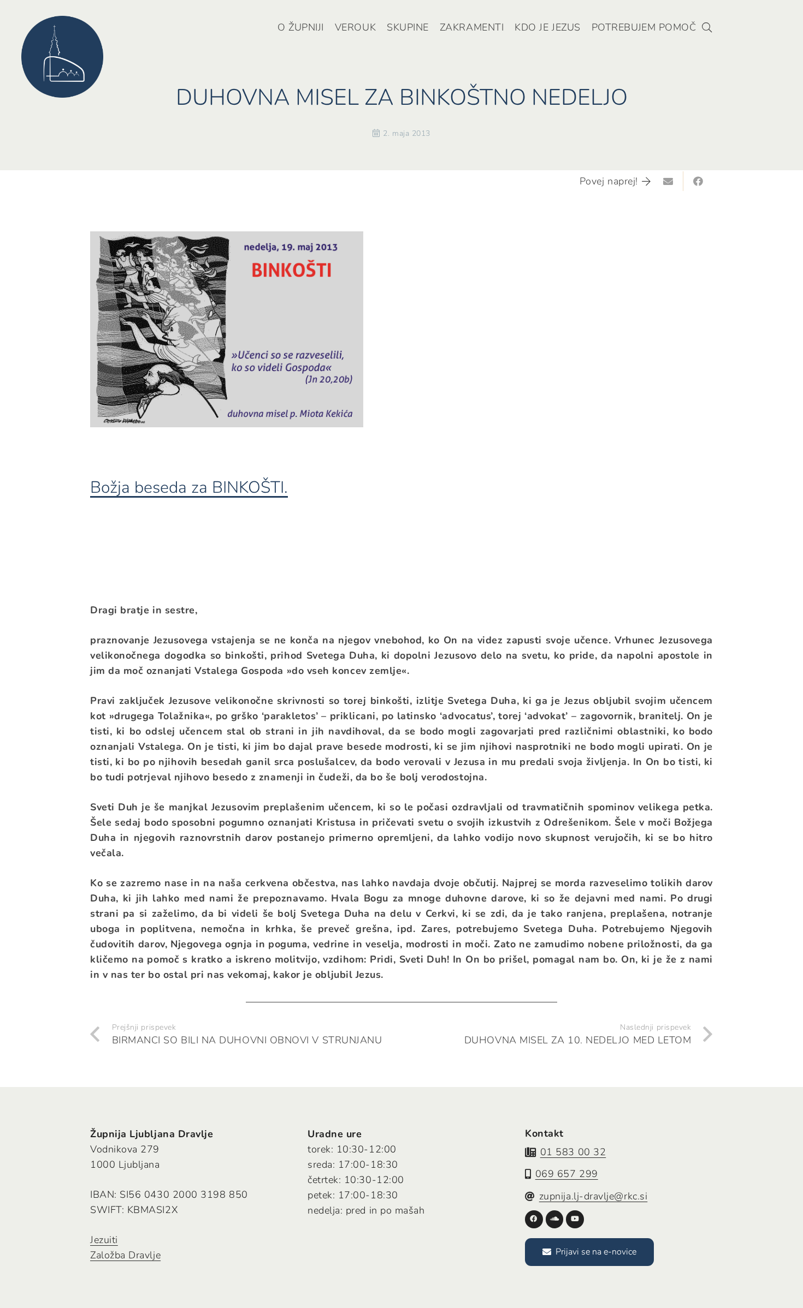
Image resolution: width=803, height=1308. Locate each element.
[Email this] (668, 181)
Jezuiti (104, 1239)
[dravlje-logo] (62, 57)
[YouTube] (575, 1219)
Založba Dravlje (125, 1255)
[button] (707, 27)
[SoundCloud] (555, 1219)
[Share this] (698, 181)
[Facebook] (534, 1219)
